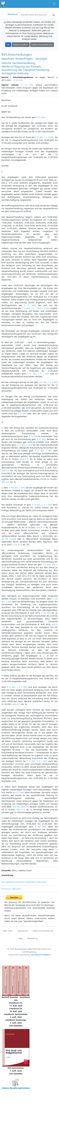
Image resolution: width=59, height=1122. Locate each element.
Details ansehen (20, 44)
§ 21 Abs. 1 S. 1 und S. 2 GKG (36, 308)
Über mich (7, 931)
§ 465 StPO (40, 826)
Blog (21, 938)
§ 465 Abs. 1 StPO (17, 487)
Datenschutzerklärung (42, 44)
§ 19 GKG (33, 436)
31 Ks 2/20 (18, 80)
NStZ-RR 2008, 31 (20, 806)
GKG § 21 (24, 459)
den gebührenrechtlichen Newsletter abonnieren (24, 882)
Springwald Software (40, 954)
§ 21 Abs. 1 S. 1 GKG (38, 373)
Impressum (22, 931)
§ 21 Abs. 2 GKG (43, 450)
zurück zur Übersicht (11, 888)
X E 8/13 (18, 544)
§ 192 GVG (46, 613)
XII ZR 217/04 (8, 539)
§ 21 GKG (27, 85)
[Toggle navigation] (54, 3)
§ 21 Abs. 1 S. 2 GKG (44, 137)
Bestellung (12, 14)
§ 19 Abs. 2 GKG (24, 445)
